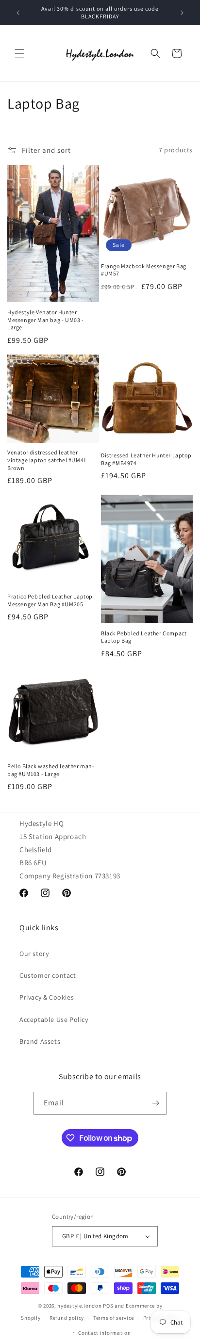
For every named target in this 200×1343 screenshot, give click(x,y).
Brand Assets (39, 1041)
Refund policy (67, 1317)
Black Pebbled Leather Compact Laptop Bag (143, 637)
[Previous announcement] (18, 12)
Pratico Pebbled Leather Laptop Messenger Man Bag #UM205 (50, 600)
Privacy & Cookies (46, 997)
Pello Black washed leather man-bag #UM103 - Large (51, 769)
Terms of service (113, 1317)
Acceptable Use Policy (53, 1019)
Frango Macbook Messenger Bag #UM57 (143, 269)
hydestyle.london (79, 1305)
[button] (19, 53)
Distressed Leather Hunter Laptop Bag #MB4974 (146, 459)
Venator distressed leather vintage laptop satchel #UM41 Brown (46, 460)
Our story (34, 953)
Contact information (104, 1332)
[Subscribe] (155, 1103)
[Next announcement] (182, 12)
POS (108, 1305)
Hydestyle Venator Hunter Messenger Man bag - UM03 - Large (45, 319)
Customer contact (47, 975)
